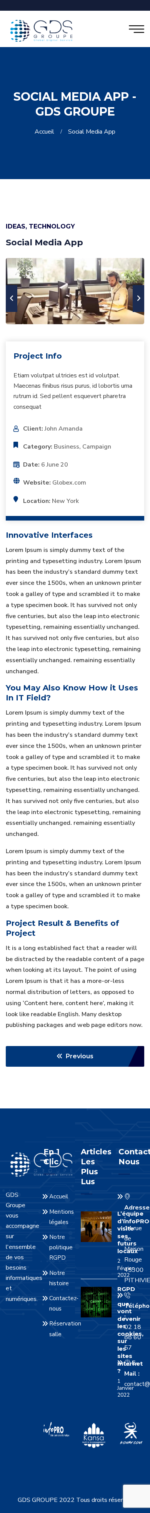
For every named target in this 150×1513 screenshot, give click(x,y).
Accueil (46, 131)
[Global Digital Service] (41, 30)
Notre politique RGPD (61, 1247)
